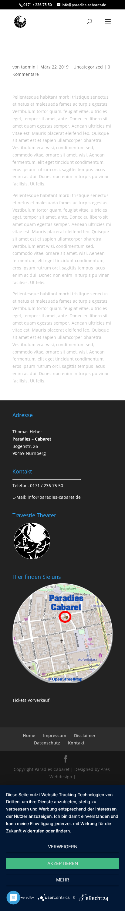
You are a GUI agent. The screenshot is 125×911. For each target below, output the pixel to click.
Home (29, 735)
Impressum (54, 735)
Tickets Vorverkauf (30, 700)
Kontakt (76, 743)
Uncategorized (88, 67)
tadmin (28, 67)
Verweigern (62, 846)
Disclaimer (85, 735)
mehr (62, 880)
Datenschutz (47, 743)
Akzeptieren (62, 863)
